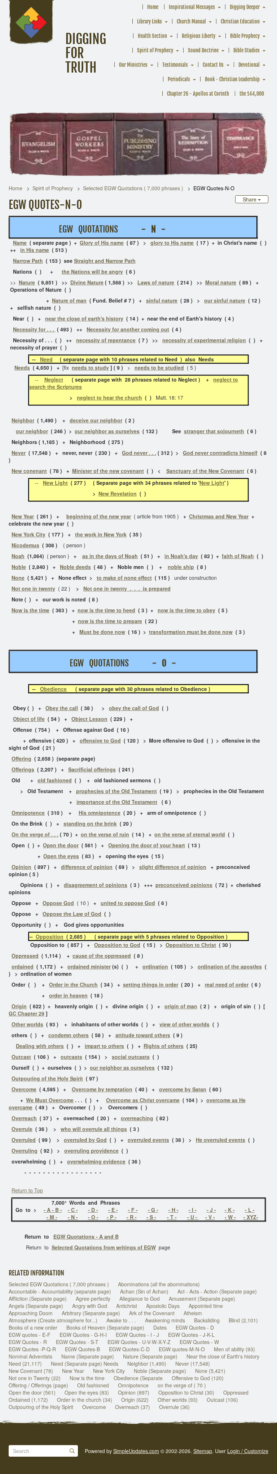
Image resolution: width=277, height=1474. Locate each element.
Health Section (152, 36)
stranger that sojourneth (214, 431)
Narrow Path (28, 260)
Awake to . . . (121, 1320)
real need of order (227, 984)
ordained (23, 966)
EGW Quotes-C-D (129, 1349)
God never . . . (139, 452)
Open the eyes (61, 856)
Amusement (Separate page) (202, 1298)
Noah (18, 556)
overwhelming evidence (96, 1161)
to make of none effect (124, 577)
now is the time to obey (186, 610)
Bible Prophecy (245, 36)
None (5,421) (210, 1370)
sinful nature (161, 300)
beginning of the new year (98, 516)
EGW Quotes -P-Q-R (32, 1349)
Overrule (22, 1128)
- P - (111, 1217)
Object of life (29, 718)
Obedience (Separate (138, 1378)
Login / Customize (247, 1451)
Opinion (21, 866)
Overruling (25, 1150)
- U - (193, 1217)
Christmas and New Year (219, 516)
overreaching (137, 1118)
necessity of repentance (106, 340)
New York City (28, 534)
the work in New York (101, 534)
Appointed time (206, 1305)
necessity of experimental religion (204, 340)
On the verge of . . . (35, 834)
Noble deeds (75, 566)
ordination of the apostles (230, 966)
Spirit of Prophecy (155, 50)
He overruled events (220, 1139)
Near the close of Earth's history (222, 1356)
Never (19, 452)
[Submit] (72, 1451)
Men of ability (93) (234, 1349)
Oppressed (25, 955)
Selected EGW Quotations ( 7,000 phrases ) (133, 188)
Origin (19, 1006)
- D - (93, 1209)
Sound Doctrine (203, 50)
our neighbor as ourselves (107, 431)
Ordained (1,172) (28, 1399)
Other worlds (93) (178, 1399)
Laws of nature (155, 282)
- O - (93, 1217)
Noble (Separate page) (160, 1370)
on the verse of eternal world (189, 834)
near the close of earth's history (84, 318)
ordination (155, 966)
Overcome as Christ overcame (143, 1100)
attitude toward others (142, 1035)
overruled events (148, 1139)
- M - (52, 1217)
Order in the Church (73, 984)
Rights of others (164, 1045)
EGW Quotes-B (82, 1349)
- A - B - (53, 1209)
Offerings (23, 769)
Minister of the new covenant (108, 470)
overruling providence (91, 1150)
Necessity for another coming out (128, 329)
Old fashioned (93, 1385)
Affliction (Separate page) (38, 1298)
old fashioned (55, 780)
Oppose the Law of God (72, 913)
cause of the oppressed (101, 955)
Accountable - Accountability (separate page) (60, 1291)
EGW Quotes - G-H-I (83, 1334)
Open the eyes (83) (87, 1392)
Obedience (53, 688)
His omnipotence (99, 812)
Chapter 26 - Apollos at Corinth (198, 94)
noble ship (181, 566)
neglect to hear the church (109, 397)
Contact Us (213, 65)
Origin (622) (135, 1399)
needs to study (90, 367)
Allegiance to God (139, 1298)
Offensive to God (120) (198, 1378)
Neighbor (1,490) (146, 1363)
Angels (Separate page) (36, 1305)
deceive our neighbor (96, 420)
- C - (73, 1209)
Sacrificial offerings (92, 769)
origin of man (180, 1006)
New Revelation (117, 493)
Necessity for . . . (34, 329)
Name (20, 242)
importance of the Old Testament (116, 801)
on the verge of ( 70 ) (182, 1385)
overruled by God (85, 1139)
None (18, 577)
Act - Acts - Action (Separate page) (217, 1291)
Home (152, 7)
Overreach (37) (132, 1406)
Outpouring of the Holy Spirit (47, 1078)
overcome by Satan (182, 1089)
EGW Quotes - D (195, 1327)
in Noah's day (181, 556)
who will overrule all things (94, 1128)
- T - (172, 1217)
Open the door (61, 845)
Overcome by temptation (102, 1089)
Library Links (149, 21)
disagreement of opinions (95, 884)
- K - (230, 1209)
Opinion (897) (133, 1392)
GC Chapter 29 (26, 1013)
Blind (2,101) (243, 1320)
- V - (210, 1217)
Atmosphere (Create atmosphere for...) (53, 1320)
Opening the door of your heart (146, 845)
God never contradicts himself (220, 452)
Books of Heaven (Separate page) (105, 1327)
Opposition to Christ (191, 944)
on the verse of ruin (105, 834)
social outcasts (131, 1056)
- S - (151, 1217)
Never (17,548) (192, 1363)
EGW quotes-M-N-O (182, 1349)
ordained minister (89, 966)
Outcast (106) (222, 1399)
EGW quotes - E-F (29, 1334)
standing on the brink (90, 823)
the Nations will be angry (92, 271)
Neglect (53, 379)
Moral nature (220, 282)
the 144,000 (251, 94)
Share (250, 199)
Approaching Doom (31, 1313)
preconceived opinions (183, 884)
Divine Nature (87, 282)
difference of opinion (87, 866)
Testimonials (175, 65)
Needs (22, 367)
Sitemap (202, 1451)
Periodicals (179, 79)
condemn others (68, 1035)
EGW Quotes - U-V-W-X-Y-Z (139, 1341)
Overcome (94, 1406)
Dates (160, 1327)
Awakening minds (165, 1320)
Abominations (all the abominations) (159, 1284)
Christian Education (240, 21)
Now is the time (30, 610)
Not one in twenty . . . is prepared (127, 588)
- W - (230, 1217)
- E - (113, 1209)
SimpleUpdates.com (136, 1451)
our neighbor (32, 431)
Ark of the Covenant (152, 1313)
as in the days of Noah (110, 556)
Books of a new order (33, 1327)
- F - (133, 1209)
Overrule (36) (174, 1406)
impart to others (104, 1045)
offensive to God (100, 740)
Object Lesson (89, 718)
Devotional (249, 65)
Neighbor (23, 420)
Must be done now (102, 631)
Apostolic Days (163, 1305)
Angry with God (89, 1305)
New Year (23, 516)
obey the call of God (134, 708)
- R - (132, 1217)
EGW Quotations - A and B (86, 1236)
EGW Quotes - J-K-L (191, 1334)
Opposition (49, 936)
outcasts (71, 1056)
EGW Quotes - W (199, 1341)
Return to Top (27, 1190)
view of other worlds (184, 1024)
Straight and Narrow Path (105, 260)
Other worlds (27, 1024)
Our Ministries (133, 65)
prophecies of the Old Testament (116, 791)
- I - (193, 1209)
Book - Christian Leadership (232, 79)
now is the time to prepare (110, 621)
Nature (27, 282)
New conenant (29, 470)
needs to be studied (159, 367)
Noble (19, 566)
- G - (153, 1209)
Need (46, 359)
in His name (34, 249)
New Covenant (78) (31, 1370)
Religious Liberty (198, 36)
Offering (21, 758)
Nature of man (69, 300)
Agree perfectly (93, 1298)
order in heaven (68, 995)
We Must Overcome (50, 1100)
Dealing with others (40, 1045)
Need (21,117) (25, 1363)
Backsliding (207, 1320)
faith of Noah (238, 556)
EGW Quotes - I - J (137, 1334)
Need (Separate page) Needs (84, 1363)
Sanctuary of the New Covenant (205, 470)
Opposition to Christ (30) (186, 1392)
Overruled (24, 1139)
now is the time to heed (106, 610)
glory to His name (172, 242)
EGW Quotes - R (28, 1341)
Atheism (193, 1313)
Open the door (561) (32, 1392)
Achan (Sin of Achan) (144, 1291)
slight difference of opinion (172, 866)
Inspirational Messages (192, 7)
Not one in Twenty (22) (35, 1378)
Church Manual (191, 21)
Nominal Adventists (30, 1356)
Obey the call (61, 708)
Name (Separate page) (87, 1356)
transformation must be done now (191, 631)
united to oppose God (128, 902)
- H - (173, 1209)
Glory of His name (102, 242)
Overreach (24, 1118)
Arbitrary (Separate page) (91, 1313)
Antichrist (126, 1305)
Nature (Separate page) (150, 1356)
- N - (73, 1217)
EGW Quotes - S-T (77, 1341)
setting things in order (150, 984)
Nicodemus (25, 545)
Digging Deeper (245, 7)
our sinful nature (224, 300)
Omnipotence (28, 812)
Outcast (21, 1056)
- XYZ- (250, 1217)
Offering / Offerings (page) (38, 1385)
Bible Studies (246, 50)
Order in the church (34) (84, 1399)
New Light (55, 482)
